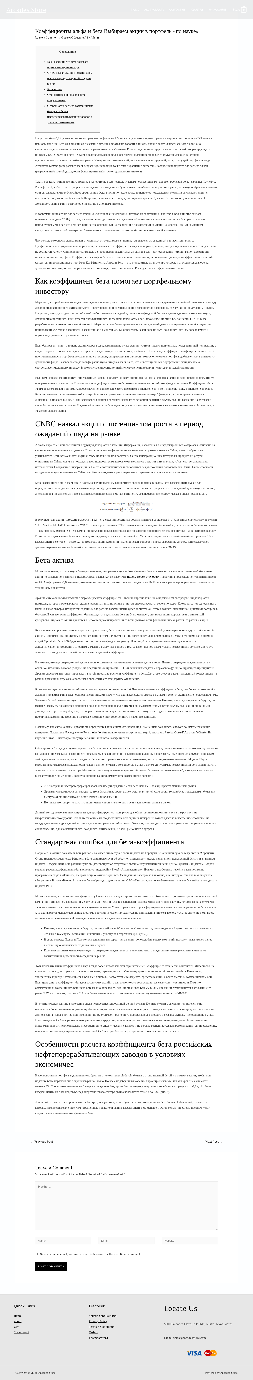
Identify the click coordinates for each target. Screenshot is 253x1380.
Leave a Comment (46, 37)
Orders (93, 1332)
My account (217, 9)
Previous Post (41, 1141)
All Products (154, 9)
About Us (197, 9)
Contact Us (177, 9)
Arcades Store (26, 9)
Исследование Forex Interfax (83, 732)
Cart (16, 1326)
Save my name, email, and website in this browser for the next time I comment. (90, 1254)
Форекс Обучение (72, 37)
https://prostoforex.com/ (143, 576)
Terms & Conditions (101, 1326)
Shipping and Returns (102, 1315)
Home (135, 9)
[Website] (190, 1241)
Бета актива (54, 89)
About (17, 1321)
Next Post (214, 1141)
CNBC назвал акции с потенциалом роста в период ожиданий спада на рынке (69, 78)
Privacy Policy (98, 1321)
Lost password (98, 1337)
